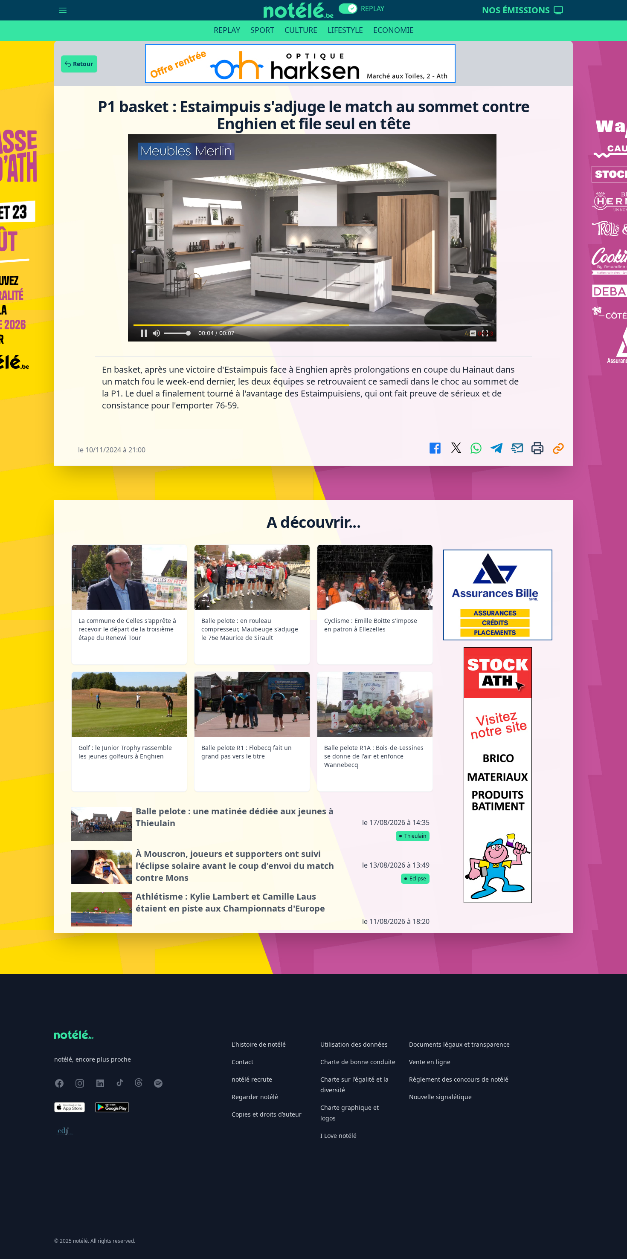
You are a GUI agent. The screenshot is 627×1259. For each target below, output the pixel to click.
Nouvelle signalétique (440, 953)
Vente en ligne (429, 919)
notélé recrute (252, 936)
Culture (300, 30)
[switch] (348, 8)
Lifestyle (345, 30)
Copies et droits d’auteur (267, 971)
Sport (262, 30)
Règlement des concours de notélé (458, 936)
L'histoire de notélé (259, 901)
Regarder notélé (255, 953)
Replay (227, 30)
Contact (242, 919)
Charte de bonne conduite (357, 919)
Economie (393, 30)
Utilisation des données (354, 901)
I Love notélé (338, 992)
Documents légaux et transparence (459, 901)
